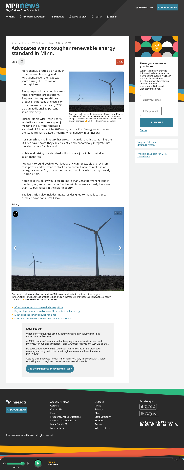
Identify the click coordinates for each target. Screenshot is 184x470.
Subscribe (157, 122)
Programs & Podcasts (35, 16)
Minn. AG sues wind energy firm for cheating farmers (43, 318)
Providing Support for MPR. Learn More (152, 155)
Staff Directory (103, 416)
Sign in (113, 16)
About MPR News (59, 401)
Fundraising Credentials (63, 420)
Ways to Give (79, 16)
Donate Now (167, 7)
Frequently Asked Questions (65, 416)
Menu (12, 16)
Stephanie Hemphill (20, 43)
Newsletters (57, 428)
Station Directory (146, 145)
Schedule (59, 16)
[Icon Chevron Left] (15, 247)
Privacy (99, 409)
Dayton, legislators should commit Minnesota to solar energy (47, 311)
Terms (143, 130)
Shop (97, 413)
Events (53, 413)
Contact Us (56, 409)
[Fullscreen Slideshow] (15, 214)
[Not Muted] (4, 463)
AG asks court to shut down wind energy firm (38, 307)
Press (98, 405)
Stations (99, 420)
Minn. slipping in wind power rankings (35, 314)
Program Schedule (147, 142)
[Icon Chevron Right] (120, 247)
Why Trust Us (102, 428)
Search (98, 16)
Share (120, 61)
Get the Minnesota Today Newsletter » (50, 368)
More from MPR (58, 424)
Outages (99, 401)
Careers (54, 405)
